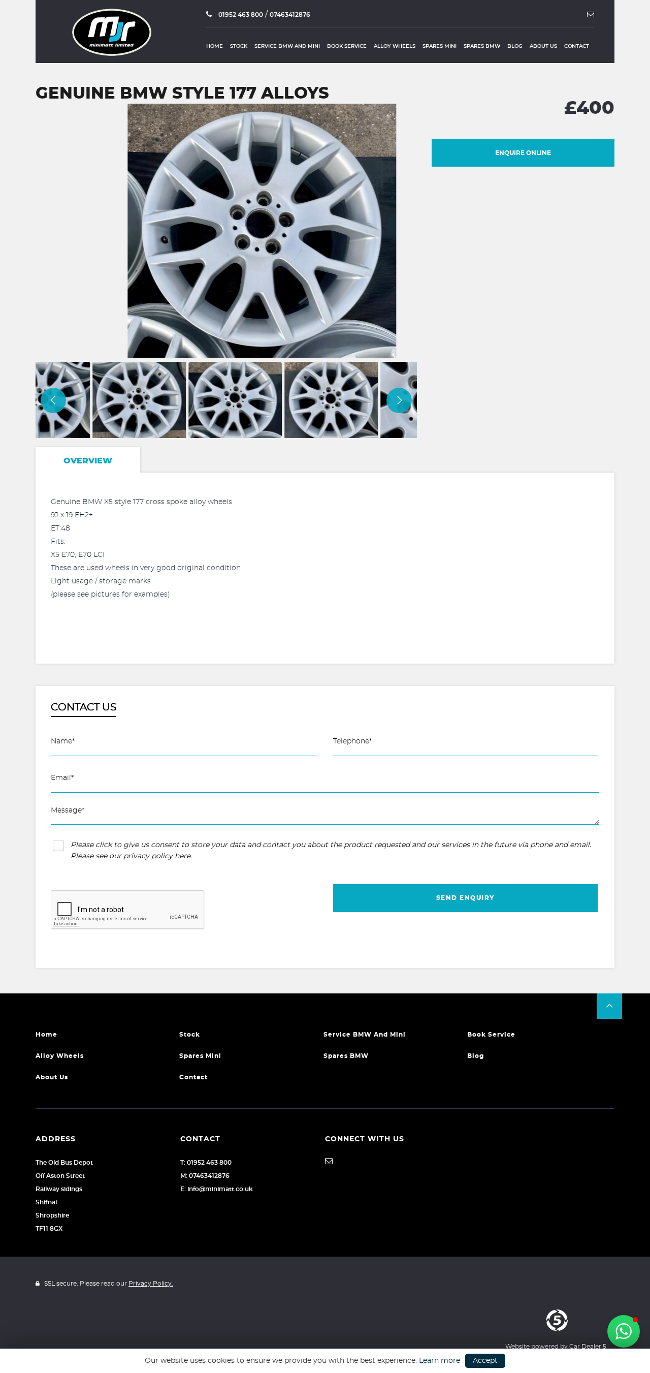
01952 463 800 (240, 15)
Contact (576, 46)
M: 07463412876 (205, 1176)
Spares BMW (482, 46)
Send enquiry (465, 898)
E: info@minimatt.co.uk (216, 1189)
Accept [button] (485, 1360)
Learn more (439, 1360)
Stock (238, 46)
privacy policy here (156, 856)
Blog (515, 46)
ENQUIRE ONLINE (523, 153)
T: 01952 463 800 (206, 1163)
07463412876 (290, 15)
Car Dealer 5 (587, 1347)
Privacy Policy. (150, 1284)
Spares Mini (439, 46)
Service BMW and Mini (287, 46)
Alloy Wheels (394, 46)
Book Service (347, 46)
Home (214, 46)
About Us (543, 46)
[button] (609, 1006)
